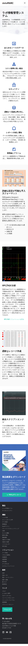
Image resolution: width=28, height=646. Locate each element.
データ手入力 (5, 563)
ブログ (4, 591)
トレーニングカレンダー (8, 597)
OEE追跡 (4, 561)
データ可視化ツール (7, 508)
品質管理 (4, 559)
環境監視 (4, 524)
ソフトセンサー (6, 544)
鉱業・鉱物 (5, 579)
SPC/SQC (4, 546)
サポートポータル (6, 595)
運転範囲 (4, 537)
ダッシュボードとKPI (7, 519)
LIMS (3, 530)
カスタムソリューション (8, 566)
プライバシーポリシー (7, 604)
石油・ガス (5, 575)
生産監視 (4, 557)
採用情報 (4, 602)
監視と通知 (5, 535)
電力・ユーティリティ (7, 577)
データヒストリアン (7, 510)
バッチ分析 (5, 517)
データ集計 (5, 522)
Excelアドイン (5, 526)
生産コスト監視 (6, 539)
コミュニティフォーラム (8, 600)
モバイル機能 (5, 533)
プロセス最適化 (6, 555)
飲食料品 (4, 584)
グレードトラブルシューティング (10, 528)
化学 (3, 573)
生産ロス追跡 (5, 542)
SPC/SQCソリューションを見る (14, 319)
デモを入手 (7, 609)
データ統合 (5, 552)
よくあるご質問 (6, 593)
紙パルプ (4, 582)
